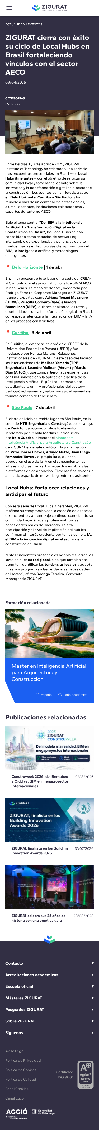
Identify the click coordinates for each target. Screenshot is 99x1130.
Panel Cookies (17, 1089)
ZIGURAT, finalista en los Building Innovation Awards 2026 (40, 850)
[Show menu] (9, 8)
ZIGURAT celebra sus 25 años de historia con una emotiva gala (38, 918)
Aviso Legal (14, 1051)
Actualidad (15, 24)
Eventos (35, 24)
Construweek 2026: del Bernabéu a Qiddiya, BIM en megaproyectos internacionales (40, 781)
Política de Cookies (20, 1070)
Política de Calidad (20, 1079)
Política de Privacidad (23, 1060)
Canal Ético (14, 1098)
